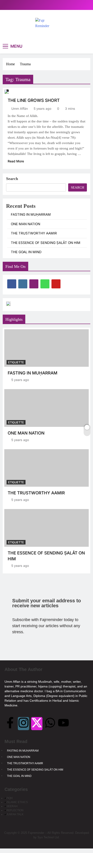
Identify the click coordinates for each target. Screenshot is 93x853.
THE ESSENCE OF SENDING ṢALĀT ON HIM (45, 243)
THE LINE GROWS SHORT (34, 100)
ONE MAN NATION (25, 224)
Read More (16, 161)
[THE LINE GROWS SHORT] (6, 91)
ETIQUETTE (16, 362)
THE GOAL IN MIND (26, 252)
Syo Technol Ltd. (48, 837)
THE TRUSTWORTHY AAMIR (34, 233)
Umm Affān (19, 108)
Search (12, 178)
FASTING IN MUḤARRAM (31, 215)
